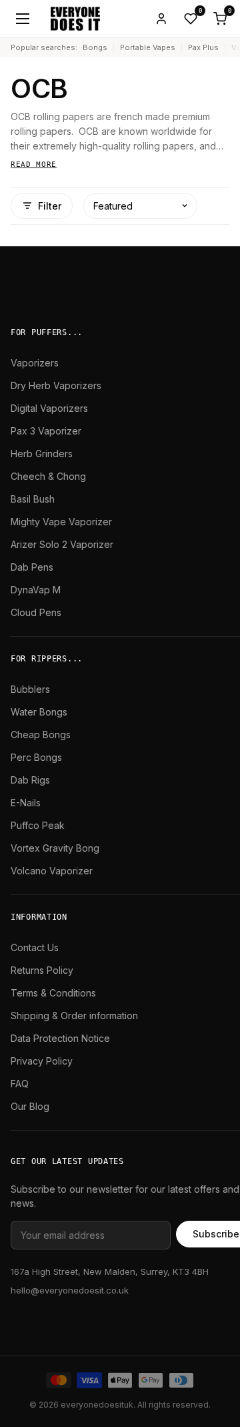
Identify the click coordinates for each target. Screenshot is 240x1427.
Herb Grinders (42, 453)
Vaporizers (35, 362)
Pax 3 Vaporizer (46, 431)
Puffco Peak (38, 825)
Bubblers (30, 689)
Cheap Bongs (41, 734)
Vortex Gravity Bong (55, 848)
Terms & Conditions (53, 992)
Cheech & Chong (48, 476)
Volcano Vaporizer (52, 870)
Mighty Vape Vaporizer (61, 521)
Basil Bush (33, 499)
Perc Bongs (36, 757)
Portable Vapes (147, 47)
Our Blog (30, 1106)
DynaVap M (36, 589)
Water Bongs (39, 712)
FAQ (20, 1083)
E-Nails (26, 802)
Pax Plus (203, 47)
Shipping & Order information (74, 1015)
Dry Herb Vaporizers (56, 385)
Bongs (95, 47)
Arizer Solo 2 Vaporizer (62, 544)
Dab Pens (32, 567)
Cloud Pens (36, 612)
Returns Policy (42, 970)
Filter (49, 206)
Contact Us (35, 947)
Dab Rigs (30, 780)
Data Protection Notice (60, 1038)
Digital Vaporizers (49, 408)
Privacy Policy (42, 1061)
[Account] (161, 18)
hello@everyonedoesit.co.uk (70, 1290)
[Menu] (23, 18)
